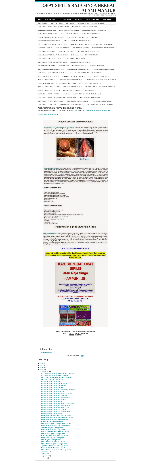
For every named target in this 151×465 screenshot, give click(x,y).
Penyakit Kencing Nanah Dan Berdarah (54, 395)
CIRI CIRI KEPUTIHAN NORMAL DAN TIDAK (99, 104)
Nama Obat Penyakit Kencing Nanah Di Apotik (56, 426)
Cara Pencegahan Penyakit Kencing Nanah (55, 375)
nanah (101, 110)
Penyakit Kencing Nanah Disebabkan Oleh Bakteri (57, 403)
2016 (41, 367)
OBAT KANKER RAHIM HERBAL (101, 101)
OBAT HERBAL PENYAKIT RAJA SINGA (50, 58)
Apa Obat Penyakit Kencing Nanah (52, 428)
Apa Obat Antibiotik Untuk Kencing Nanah (54, 446)
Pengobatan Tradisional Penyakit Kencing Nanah (57, 418)
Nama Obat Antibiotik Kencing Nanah (53, 448)
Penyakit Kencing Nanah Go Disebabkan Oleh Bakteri (58, 389)
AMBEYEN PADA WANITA (97, 65)
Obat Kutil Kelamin (92, 19)
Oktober (44, 454)
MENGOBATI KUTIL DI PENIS (47, 30)
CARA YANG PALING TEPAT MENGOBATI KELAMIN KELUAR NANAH (91, 44)
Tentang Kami (50, 19)
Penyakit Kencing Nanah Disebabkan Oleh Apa (56, 393)
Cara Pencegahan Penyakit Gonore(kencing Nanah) (58, 373)
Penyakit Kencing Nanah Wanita (51, 381)
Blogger (81, 356)
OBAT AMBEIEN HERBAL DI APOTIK (78, 69)
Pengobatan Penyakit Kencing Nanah (53, 438)
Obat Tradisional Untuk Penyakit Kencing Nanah (56, 377)
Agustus (44, 458)
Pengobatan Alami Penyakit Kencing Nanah (55, 420)
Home (40, 19)
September (45, 456)
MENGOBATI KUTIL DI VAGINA (47, 33)
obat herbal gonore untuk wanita (48, 114)
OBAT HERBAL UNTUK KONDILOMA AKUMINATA (53, 26)
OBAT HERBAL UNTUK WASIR (75, 58)
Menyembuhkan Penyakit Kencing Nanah (60, 107)
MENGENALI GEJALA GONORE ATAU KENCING (100, 86)
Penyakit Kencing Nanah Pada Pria (52, 387)
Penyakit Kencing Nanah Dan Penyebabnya (55, 397)
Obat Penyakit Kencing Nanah (51, 440)
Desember (45, 371)
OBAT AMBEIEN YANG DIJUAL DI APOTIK (51, 69)
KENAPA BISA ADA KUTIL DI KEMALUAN (50, 37)
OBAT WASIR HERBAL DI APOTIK (48, 76)
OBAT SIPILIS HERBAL (45, 47)
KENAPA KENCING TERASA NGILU (49, 90)
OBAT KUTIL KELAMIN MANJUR (80, 62)
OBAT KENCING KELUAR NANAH (98, 76)
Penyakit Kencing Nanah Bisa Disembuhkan (55, 412)
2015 (41, 369)
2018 (41, 363)
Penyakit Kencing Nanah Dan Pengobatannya (56, 406)
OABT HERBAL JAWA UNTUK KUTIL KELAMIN (52, 44)
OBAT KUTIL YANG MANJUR (69, 33)
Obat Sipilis (70, 23)
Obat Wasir (107, 19)
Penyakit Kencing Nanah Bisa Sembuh (53, 410)
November (45, 452)
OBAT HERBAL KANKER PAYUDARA (91, 97)
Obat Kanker (42, 23)
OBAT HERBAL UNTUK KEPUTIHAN (71, 104)
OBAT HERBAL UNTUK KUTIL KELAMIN (84, 26)
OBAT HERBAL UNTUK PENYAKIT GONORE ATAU (53, 94)
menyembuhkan (93, 110)
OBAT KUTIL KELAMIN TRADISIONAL (94, 30)
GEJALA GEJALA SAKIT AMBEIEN (104, 69)
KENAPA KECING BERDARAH (47, 79)
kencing (85, 110)
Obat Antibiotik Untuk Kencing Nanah (53, 442)
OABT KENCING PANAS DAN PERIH (49, 40)
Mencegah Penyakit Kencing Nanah (52, 422)
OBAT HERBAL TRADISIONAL (47, 104)
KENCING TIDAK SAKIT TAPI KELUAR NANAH (101, 79)
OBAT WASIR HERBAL (79, 65)
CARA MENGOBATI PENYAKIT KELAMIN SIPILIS (52, 55)
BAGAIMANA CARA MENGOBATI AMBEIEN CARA (53, 65)
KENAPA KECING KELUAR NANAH (90, 83)
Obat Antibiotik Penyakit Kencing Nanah (54, 444)
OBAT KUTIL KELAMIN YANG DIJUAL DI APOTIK (82, 37)
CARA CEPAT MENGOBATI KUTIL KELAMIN (91, 23)
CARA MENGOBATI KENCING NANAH (71, 79)
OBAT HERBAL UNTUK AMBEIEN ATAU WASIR (52, 62)
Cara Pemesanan (65, 19)
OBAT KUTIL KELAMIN (66, 51)
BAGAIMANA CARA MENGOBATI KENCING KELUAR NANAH (57, 83)
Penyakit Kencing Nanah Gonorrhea (53, 391)
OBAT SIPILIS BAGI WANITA (46, 51)
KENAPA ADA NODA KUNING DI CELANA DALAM (78, 90)
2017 (41, 365)
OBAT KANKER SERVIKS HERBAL (77, 101)
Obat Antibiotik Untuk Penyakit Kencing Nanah (56, 450)
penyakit (107, 110)
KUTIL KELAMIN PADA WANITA (69, 30)
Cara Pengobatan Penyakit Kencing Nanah (55, 432)
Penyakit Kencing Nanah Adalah (51, 414)
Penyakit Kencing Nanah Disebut (52, 401)
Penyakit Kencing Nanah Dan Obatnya (53, 399)
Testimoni (78, 19)
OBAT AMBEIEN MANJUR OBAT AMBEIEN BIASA (85, 72)
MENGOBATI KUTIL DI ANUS (91, 33)
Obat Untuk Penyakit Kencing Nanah (53, 434)
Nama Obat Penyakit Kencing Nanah (53, 430)
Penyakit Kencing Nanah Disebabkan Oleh (55, 408)
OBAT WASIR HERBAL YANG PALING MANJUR (52, 72)
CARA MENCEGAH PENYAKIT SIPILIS (103, 47)
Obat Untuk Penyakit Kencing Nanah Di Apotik (56, 424)
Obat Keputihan (56, 23)
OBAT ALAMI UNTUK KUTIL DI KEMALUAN (77, 40)
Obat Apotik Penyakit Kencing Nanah (53, 379)
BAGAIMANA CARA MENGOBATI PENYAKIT (84, 55)
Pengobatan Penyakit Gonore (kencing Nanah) (56, 416)
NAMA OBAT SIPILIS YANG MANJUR (87, 51)
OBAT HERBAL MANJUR (80, 47)
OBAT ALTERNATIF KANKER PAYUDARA (50, 101)
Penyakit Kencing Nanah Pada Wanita (53, 385)
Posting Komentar (46, 353)
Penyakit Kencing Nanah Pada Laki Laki (54, 383)
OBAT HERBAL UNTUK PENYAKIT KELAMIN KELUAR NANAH (57, 97)
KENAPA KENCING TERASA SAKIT (48, 86)
